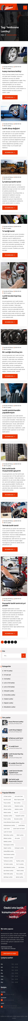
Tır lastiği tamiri (8, 231)
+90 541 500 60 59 (8, 994)
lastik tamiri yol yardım (19, 828)
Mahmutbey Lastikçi (8, 835)
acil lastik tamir (19, 796)
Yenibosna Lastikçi (8, 860)
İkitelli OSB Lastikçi (8, 873)
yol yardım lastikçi (8, 864)
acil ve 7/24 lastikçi (9, 683)
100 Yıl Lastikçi (7, 68)
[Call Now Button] (24, 510)
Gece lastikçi (17, 802)
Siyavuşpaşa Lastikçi (9, 844)
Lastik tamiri (7, 828)
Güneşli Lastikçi (7, 806)
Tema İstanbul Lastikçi (9, 854)
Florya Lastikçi (7, 802)
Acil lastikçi (7, 679)
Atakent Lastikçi (8, 699)
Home (2, 35)
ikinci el (16, 812)
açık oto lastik (7, 799)
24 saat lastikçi (7, 796)
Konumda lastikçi (18, 819)
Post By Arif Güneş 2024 (16, 723)
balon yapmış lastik (19, 799)
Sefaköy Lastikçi (8, 841)
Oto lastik (17, 838)
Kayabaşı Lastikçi (8, 815)
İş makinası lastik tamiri (11, 182)
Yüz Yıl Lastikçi (20, 864)
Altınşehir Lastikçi (9, 691)
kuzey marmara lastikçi (11, 71)
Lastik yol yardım (8, 831)
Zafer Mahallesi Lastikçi (9, 867)
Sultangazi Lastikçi (19, 848)
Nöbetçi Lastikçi (7, 838)
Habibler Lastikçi (19, 809)
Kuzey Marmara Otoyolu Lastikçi (11, 822)
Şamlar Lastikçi (19, 877)
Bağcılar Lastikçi (8, 703)
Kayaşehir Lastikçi (20, 815)
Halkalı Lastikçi (7, 812)
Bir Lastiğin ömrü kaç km (12, 352)
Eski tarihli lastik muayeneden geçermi (11, 469)
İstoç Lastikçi (19, 873)
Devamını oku (9, 97)
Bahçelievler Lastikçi (9, 707)
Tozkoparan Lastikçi (8, 857)
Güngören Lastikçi (19, 806)
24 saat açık (7, 675)
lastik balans (21, 825)
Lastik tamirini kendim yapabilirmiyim (11, 411)
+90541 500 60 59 (8, 1000)
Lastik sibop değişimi (11, 128)
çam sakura (21, 867)
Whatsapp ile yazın (9, 953)
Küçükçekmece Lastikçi (9, 825)
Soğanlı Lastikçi (7, 848)
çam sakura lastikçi (8, 870)
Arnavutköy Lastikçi (9, 695)
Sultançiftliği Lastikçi (9, 851)
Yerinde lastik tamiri (10, 525)
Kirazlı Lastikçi (7, 819)
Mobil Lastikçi (20, 835)
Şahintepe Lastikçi (8, 877)
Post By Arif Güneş (8, 66)
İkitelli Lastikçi (20, 870)
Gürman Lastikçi (7, 809)
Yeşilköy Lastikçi (20, 860)
